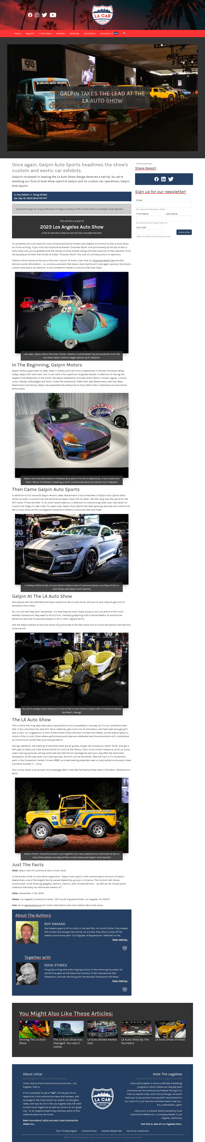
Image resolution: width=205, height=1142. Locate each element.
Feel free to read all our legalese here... (161, 1124)
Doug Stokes (55, 965)
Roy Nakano (54, 924)
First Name (142, 213)
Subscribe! (184, 232)
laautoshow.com (33, 905)
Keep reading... (120, 939)
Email (139, 200)
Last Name (171, 213)
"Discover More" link (103, 260)
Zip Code (141, 227)
